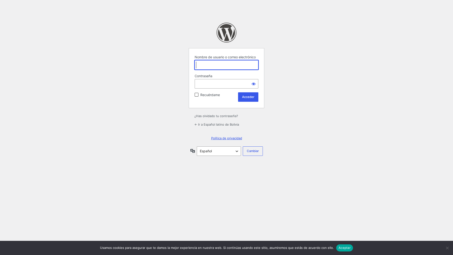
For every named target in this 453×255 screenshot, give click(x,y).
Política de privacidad (226, 138)
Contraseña (203, 76)
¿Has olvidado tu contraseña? (216, 116)
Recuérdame (210, 95)
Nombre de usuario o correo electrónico (225, 57)
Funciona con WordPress (226, 32)
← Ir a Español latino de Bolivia (216, 124)
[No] (447, 248)
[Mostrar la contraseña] (253, 84)
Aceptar (345, 248)
